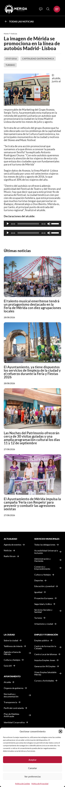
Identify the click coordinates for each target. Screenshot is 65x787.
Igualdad (38, 592)
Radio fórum (10, 556)
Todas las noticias (21, 21)
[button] (60, 731)
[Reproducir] (7, 223)
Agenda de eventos (12, 545)
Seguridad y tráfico (43, 604)
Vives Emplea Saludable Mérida (45, 673)
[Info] (40, 9)
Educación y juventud (44, 586)
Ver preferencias (32, 776)
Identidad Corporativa (14, 722)
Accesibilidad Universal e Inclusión (46, 551)
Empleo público (41, 640)
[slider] (55, 223)
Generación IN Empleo (44, 666)
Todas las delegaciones (44, 545)
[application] (32, 224)
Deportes (38, 580)
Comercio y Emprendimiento (42, 568)
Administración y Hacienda (42, 560)
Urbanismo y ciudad (43, 624)
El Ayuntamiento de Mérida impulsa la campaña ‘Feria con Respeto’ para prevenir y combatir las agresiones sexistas (32, 504)
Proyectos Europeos (43, 598)
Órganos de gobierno (13, 688)
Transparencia (10, 702)
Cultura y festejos (12, 660)
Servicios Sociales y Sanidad (43, 611)
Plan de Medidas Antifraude (11, 715)
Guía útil (8, 666)
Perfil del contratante (14, 708)
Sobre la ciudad (11, 640)
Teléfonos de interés (13, 646)
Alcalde (7, 682)
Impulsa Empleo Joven (44, 660)
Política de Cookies (22, 783)
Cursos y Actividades (44, 680)
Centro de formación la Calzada (45, 647)
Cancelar (32, 768)
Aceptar (33, 759)
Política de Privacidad (39, 783)
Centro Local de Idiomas (45, 654)
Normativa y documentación (11, 695)
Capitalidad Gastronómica (38, 58)
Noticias (14, 33)
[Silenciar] (48, 223)
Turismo (10, 65)
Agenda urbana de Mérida (12, 653)
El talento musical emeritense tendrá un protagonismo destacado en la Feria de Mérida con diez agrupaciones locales (32, 306)
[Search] (48, 9)
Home (6, 33)
